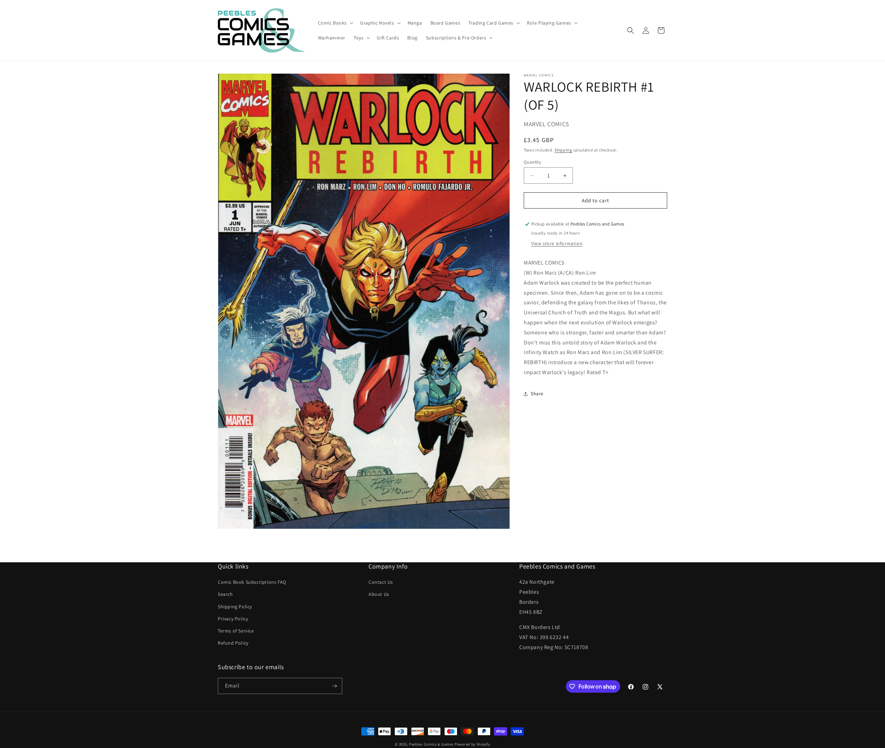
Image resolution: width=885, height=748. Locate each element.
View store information (557, 243)
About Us (379, 594)
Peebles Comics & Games (431, 744)
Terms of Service (236, 631)
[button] (335, 23)
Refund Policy (233, 643)
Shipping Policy (235, 606)
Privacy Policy (233, 619)
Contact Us (381, 582)
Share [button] (537, 393)
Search (225, 594)
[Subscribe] (334, 686)
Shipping (563, 149)
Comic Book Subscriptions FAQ (252, 582)
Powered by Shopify (472, 744)
